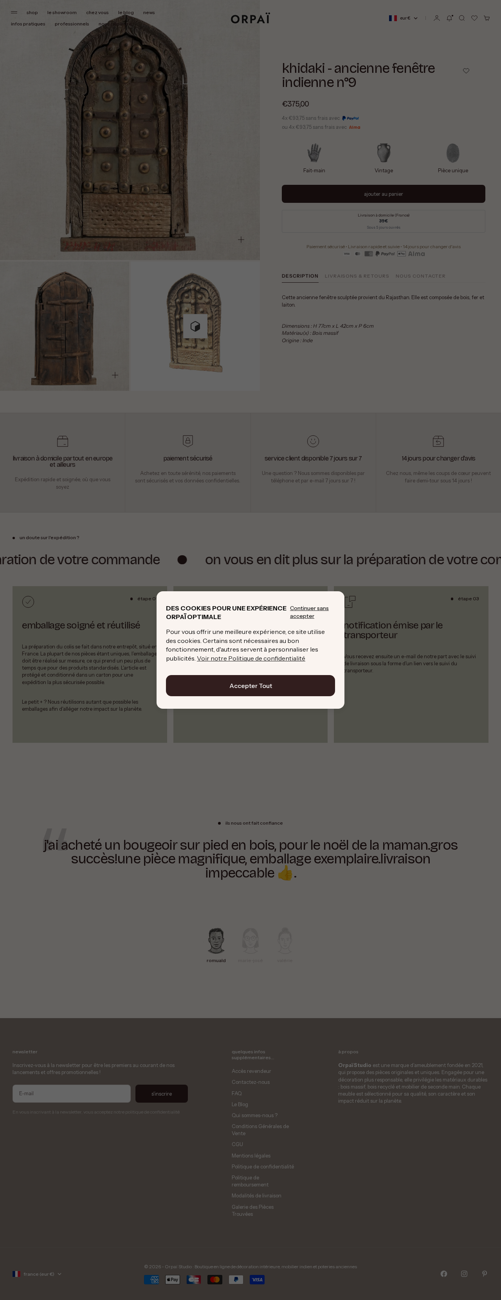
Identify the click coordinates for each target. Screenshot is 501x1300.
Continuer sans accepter (309, 612)
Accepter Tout (250, 686)
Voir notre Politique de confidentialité (251, 658)
